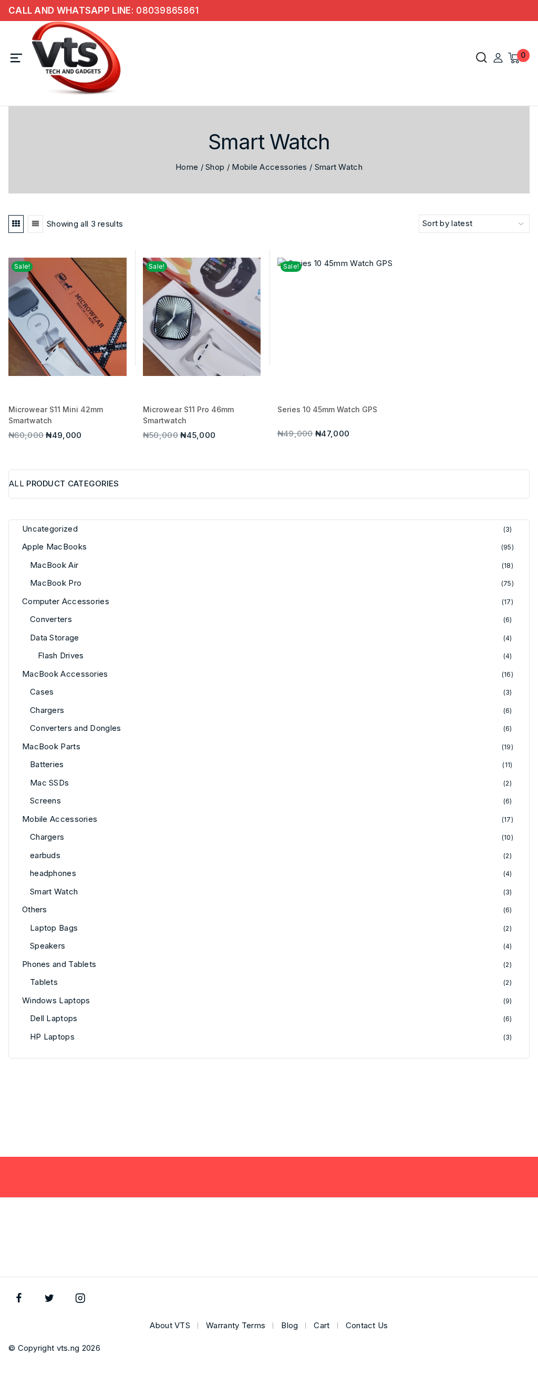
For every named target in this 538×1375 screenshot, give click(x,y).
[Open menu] (17, 58)
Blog (289, 1325)
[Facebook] (18, 1298)
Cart (321, 1325)
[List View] (35, 224)
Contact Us (367, 1325)
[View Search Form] (479, 58)
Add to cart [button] (71, 367)
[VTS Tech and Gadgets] (76, 58)
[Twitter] (49, 1298)
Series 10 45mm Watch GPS (327, 409)
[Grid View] (16, 224)
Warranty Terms (235, 1325)
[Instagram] (80, 1298)
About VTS (170, 1325)
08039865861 (167, 10)
